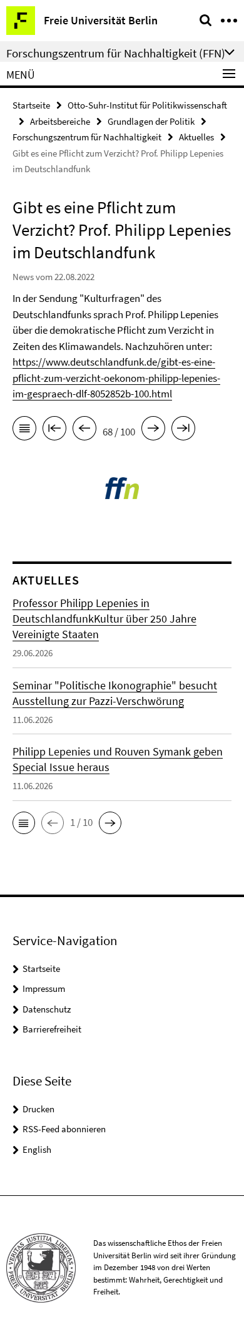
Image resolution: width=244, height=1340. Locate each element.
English (37, 1149)
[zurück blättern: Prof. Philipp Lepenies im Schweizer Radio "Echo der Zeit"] (84, 430)
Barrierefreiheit (52, 1029)
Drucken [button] (38, 1109)
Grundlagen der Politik (151, 121)
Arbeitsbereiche (60, 121)
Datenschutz (47, 1009)
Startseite (31, 105)
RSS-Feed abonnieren (64, 1129)
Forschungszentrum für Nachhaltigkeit (87, 137)
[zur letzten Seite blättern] (183, 430)
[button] (24, 822)
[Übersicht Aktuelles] (24, 430)
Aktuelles (196, 137)
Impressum (44, 988)
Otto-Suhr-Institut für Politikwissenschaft (147, 105)
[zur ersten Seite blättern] (54, 430)
